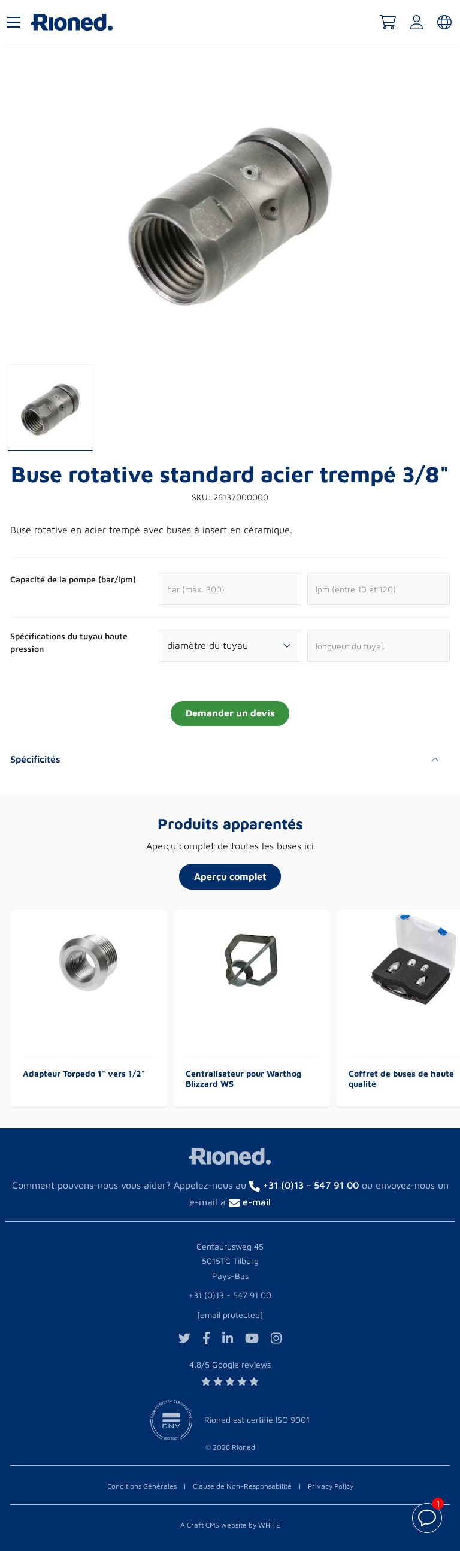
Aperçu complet (230, 876)
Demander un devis (230, 713)
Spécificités (35, 759)
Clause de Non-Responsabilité (242, 1486)
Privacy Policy (330, 1486)
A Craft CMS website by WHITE (230, 1524)
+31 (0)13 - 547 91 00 (230, 1295)
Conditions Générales (142, 1486)
